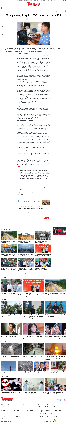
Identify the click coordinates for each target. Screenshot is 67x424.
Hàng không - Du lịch (4, 408)
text (59, 11)
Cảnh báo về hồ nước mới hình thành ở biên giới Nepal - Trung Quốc (25, 372)
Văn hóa (17, 406)
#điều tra (30, 192)
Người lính (2, 406)
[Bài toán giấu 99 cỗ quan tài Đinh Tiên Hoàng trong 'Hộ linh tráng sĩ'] (55, 329)
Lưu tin (2, 32)
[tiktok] (46, 413)
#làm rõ (35, 192)
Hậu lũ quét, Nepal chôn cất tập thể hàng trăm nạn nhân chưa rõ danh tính (32, 358)
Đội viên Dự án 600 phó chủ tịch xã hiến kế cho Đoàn (30, 206)
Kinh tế (9, 404)
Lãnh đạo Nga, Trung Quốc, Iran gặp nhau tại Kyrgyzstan (41, 372)
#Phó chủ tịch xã (20, 194)
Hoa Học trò (43, 0)
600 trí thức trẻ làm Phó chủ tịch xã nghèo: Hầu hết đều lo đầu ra (29, 202)
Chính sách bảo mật (59, 410)
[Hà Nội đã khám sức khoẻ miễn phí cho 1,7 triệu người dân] (55, 384)
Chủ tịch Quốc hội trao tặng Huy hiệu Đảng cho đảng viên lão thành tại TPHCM (43, 255)
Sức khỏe (5, 377)
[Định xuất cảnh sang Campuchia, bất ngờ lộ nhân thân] (55, 307)
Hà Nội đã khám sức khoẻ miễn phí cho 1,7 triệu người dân (54, 393)
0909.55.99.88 (17, 411)
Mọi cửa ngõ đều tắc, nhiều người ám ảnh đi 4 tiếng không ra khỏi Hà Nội (8, 269)
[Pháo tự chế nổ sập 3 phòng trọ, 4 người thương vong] (43, 235)
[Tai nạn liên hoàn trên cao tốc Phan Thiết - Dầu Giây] (26, 248)
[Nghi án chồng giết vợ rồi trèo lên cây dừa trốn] (11, 307)
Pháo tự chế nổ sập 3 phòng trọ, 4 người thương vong (42, 242)
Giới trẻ (39, 404)
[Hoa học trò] (65, 400)
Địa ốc (17, 404)
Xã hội (1, 10)
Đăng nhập (19, 212)
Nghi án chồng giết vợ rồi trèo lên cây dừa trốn (11, 315)
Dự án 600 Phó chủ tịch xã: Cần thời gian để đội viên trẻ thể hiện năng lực (34, 208)
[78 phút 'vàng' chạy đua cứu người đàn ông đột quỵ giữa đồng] (33, 384)
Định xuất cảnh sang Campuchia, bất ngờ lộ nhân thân (55, 315)
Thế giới (4, 341)
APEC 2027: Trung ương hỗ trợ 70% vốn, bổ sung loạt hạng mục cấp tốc (8, 255)
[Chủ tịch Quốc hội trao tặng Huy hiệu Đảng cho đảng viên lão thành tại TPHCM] (43, 248)
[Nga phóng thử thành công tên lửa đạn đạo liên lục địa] (8, 366)
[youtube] (65, 1)
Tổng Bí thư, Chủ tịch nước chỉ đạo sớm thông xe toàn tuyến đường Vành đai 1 (25, 269)
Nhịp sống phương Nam (26, 408)
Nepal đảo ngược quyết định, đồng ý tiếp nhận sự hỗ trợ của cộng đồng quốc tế (58, 373)
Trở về (2, 37)
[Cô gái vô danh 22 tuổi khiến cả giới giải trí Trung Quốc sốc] (33, 329)
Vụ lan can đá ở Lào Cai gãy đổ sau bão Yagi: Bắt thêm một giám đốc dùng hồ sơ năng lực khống (33, 316)
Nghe (2, 26)
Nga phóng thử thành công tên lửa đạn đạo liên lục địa (8, 372)
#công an (19, 192)
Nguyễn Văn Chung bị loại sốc (9, 336)
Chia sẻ (2, 29)
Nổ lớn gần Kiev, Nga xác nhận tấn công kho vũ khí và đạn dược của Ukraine (55, 358)
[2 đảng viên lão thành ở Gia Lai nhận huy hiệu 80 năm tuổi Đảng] (43, 262)
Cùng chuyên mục (6, 229)
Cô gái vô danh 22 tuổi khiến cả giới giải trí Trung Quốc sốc (33, 337)
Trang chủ (1, 8)
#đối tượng (24, 192)
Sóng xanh (24, 404)
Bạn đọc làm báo (6, 421)
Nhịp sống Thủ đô (18, 408)
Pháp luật (5, 299)
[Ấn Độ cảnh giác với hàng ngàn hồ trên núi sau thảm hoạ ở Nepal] (11, 349)
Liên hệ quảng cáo (17, 410)
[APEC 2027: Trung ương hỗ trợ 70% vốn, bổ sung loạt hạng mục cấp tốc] (9, 248)
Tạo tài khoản (25, 212)
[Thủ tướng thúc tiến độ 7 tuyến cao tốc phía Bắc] (9, 235)
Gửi (47, 218)
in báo (61, 11)
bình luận (63, 11)
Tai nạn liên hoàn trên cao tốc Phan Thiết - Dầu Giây (25, 255)
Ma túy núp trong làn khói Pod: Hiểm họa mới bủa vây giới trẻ (11, 393)
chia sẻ (56, 11)
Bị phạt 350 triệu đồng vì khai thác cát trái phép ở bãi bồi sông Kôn (25, 242)
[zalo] (48, 413)
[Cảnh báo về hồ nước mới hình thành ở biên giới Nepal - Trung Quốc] (25, 366)
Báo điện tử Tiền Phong (33, 4)
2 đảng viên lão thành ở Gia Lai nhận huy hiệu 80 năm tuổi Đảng (42, 269)
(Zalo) (21, 411)
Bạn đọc (53, 406)
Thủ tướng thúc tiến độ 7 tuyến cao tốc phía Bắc (8, 242)
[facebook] (63, 1)
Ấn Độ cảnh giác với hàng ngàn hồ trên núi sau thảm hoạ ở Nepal (10, 357)
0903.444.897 (30, 411)
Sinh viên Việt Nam (36, 0)
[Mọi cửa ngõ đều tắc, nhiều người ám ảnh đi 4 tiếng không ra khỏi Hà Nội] (9, 262)
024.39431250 (4, 414)
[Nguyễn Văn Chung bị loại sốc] (11, 329)
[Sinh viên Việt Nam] (59, 400)
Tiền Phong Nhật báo (28, 0)
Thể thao (53, 404)
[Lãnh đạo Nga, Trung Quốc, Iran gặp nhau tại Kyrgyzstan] (41, 366)
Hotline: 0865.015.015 (19, 0)
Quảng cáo (53, 0)
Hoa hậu (46, 406)
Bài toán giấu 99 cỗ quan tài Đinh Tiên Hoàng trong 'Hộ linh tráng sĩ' (55, 337)
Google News (66, 11)
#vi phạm (40, 192)
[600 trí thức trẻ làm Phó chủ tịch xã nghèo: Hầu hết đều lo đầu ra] (46, 202)
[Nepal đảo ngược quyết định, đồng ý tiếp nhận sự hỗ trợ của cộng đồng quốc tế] (58, 366)
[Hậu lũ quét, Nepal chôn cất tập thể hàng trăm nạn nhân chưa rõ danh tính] (33, 349)
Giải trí (4, 321)
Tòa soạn (48, 0)
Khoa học (39, 406)
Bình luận (2, 35)
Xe (8, 406)
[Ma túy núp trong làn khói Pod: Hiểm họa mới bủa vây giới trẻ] (11, 384)
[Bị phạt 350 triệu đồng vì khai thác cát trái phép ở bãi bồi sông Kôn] (26, 235)
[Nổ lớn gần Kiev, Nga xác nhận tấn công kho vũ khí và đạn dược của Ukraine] (55, 349)
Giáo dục (31, 406)
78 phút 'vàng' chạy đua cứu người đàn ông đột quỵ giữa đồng (33, 393)
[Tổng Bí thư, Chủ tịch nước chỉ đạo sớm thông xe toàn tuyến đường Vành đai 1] (26, 262)
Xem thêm (65, 8)
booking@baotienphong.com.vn (20, 413)
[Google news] (51, 413)
